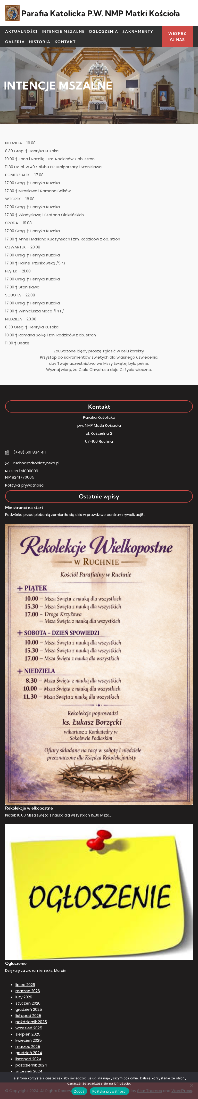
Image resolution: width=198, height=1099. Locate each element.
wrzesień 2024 (28, 1071)
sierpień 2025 (27, 1034)
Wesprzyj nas (177, 36)
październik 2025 (31, 1021)
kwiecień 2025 (28, 1040)
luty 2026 (23, 997)
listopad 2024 (28, 1059)
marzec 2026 (27, 990)
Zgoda (79, 1091)
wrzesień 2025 (28, 1028)
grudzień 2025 (28, 1009)
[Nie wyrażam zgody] (191, 1085)
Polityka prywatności (24, 485)
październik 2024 (31, 1065)
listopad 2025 (28, 1015)
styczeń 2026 (27, 1003)
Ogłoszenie (16, 963)
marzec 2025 (27, 1046)
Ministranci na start (24, 507)
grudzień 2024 (28, 1052)
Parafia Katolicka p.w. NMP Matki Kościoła (100, 13)
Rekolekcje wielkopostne (29, 808)
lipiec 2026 (25, 984)
